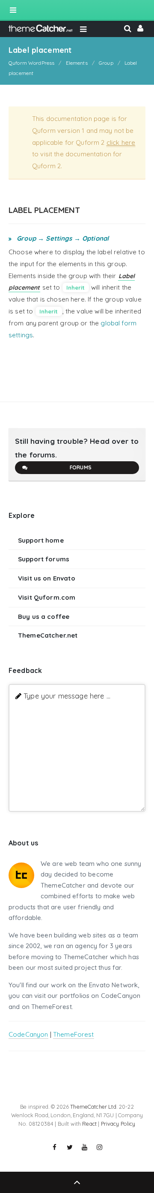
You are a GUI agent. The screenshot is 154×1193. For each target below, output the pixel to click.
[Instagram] (100, 1147)
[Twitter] (70, 1147)
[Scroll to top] (77, 1182)
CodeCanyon (28, 1034)
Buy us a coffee (43, 616)
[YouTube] (85, 1147)
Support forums (43, 559)
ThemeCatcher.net (47, 635)
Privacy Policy (118, 1123)
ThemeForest (73, 1034)
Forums (81, 467)
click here (121, 142)
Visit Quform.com (46, 597)
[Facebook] (55, 1147)
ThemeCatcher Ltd (93, 1106)
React (89, 1123)
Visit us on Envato (46, 578)
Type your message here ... (67, 695)
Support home (41, 540)
